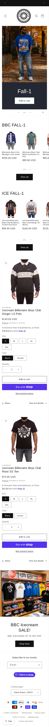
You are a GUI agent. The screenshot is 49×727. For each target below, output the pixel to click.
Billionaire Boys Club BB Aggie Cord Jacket (11, 153)
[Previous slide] (19, 113)
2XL (7, 347)
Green (20, 516)
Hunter (20, 358)
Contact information (26, 721)
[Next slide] (30, 113)
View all (24, 177)
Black (7, 358)
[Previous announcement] (5, 3)
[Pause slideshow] (44, 113)
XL (31, 341)
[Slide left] (19, 169)
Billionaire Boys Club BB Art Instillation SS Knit (31, 154)
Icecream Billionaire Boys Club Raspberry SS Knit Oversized (10, 223)
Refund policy (27, 713)
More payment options (24, 393)
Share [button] (7, 403)
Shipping (5, 323)
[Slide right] (30, 169)
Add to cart (24, 101)
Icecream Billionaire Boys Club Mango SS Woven (31, 223)
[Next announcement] (44, 3)
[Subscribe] (39, 665)
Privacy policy (40, 713)
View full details (36, 403)
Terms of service (19, 717)
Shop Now (24, 643)
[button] (5, 16)
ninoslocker (14, 713)
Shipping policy (33, 717)
